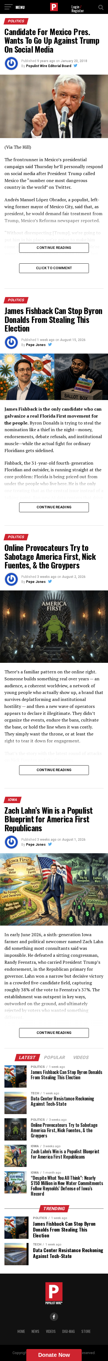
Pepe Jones (36, 345)
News (35, 1331)
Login (75, 6)
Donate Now (54, 1355)
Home (21, 1331)
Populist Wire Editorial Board (48, 66)
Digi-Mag (68, 1331)
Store (86, 1331)
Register (77, 10)
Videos (51, 1331)
